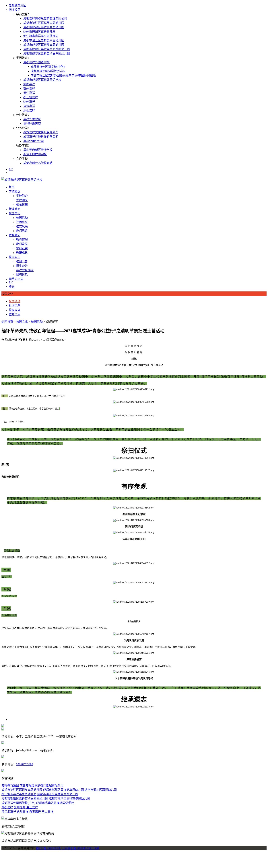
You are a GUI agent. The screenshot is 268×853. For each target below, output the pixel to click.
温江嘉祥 (29, 92)
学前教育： (23, 14)
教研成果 (22, 252)
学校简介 (22, 195)
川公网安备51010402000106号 (81, 848)
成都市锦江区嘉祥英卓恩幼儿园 (43, 22)
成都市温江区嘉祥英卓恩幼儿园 (43, 40)
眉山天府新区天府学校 (38, 149)
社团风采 (22, 222)
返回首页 (7, 321)
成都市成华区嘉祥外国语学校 (42, 79)
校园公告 (14, 257)
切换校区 (14, 9)
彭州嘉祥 (29, 88)
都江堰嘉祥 (30, 97)
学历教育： (23, 57)
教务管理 (22, 239)
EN (11, 169)
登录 (12, 286)
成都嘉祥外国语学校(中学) (48, 66)
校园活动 (22, 217)
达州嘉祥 (29, 101)
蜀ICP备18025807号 (48, 848)
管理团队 (22, 200)
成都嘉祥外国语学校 (36, 62)
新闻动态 (14, 208)
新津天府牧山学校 (35, 154)
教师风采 (22, 230)
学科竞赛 (22, 248)
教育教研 (14, 235)
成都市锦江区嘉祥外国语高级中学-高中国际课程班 (63, 75)
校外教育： (23, 114)
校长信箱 (22, 204)
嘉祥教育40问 (25, 270)
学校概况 (14, 191)
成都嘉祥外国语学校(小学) (48, 71)
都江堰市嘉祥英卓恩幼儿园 (40, 36)
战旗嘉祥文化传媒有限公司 (40, 132)
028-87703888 (24, 764)
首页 (12, 187)
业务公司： (23, 127)
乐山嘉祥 (29, 110)
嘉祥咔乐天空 (32, 123)
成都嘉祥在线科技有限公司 (40, 136)
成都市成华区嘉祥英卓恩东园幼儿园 (46, 53)
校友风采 (22, 226)
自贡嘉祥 (29, 106)
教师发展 (22, 243)
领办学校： (23, 145)
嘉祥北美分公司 (33, 141)
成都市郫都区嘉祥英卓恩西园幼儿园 (46, 49)
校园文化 (14, 213)
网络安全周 (16, 279)
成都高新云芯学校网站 (38, 163)
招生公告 (22, 265)
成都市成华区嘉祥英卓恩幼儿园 (43, 44)
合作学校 (22, 158)
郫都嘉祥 (29, 84)
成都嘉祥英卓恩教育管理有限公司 (45, 18)
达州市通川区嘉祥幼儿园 (39, 31)
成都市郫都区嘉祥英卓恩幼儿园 (43, 27)
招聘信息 (22, 274)
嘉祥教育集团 (17, 5)
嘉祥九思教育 (32, 119)
